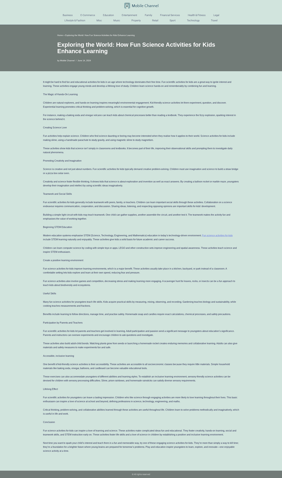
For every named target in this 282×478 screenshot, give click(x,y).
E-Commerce (87, 15)
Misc (99, 20)
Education (108, 15)
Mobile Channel (67, 60)
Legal (216, 15)
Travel (214, 20)
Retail (155, 20)
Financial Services (170, 15)
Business (68, 15)
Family (148, 15)
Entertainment (129, 15)
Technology (193, 20)
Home (60, 35)
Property (136, 20)
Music (116, 20)
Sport (173, 20)
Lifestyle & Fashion (74, 20)
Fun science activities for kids (217, 235)
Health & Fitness (197, 15)
